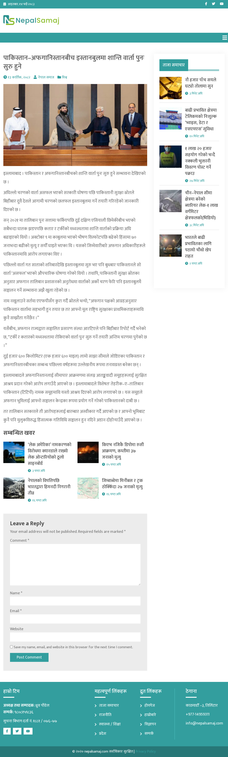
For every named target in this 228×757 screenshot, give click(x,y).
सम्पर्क (149, 733)
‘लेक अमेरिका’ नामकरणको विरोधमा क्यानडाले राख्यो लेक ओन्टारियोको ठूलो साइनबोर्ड (49, 454)
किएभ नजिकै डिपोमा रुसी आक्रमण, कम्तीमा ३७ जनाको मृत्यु (123, 451)
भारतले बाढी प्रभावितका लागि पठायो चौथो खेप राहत (198, 247)
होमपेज (150, 705)
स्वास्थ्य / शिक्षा (110, 724)
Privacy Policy (145, 752)
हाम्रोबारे (150, 715)
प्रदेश (102, 733)
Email (16, 611)
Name (16, 593)
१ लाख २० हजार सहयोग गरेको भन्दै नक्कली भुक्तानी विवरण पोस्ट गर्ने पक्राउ (200, 161)
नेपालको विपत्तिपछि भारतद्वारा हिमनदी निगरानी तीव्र (49, 487)
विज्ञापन (150, 724)
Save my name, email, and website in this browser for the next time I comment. (73, 647)
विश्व (64, 77)
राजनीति (105, 715)
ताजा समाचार (109, 705)
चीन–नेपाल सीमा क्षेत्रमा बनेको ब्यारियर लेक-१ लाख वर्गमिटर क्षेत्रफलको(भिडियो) (201, 205)
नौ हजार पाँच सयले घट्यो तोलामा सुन (200, 83)
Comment (19, 540)
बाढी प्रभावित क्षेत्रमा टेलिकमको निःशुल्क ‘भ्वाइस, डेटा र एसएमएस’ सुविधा (201, 120)
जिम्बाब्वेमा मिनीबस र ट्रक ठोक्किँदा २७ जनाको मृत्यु (122, 484)
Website (16, 629)
